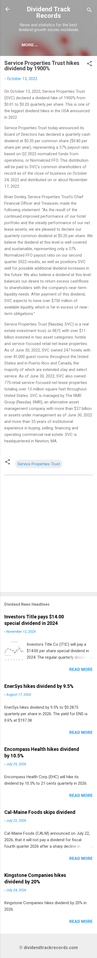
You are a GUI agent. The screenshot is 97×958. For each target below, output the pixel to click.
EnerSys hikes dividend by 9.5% (39, 686)
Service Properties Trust (39, 464)
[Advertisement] (48, 534)
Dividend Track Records (49, 12)
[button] (89, 64)
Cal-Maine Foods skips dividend (39, 812)
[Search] (89, 11)
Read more (81, 669)
